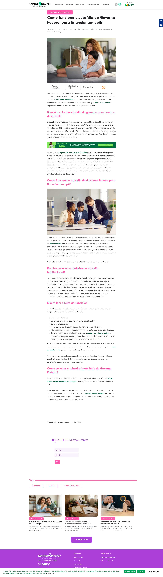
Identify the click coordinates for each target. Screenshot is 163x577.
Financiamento (71, 486)
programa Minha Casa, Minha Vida (72, 153)
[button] (152, 571)
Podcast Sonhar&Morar (94, 393)
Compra (36, 486)
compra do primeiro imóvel (98, 333)
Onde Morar (105, 4)
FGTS (52, 486)
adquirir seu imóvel (102, 103)
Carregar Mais (81, 540)
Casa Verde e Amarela (64, 99)
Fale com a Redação (107, 561)
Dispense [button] (141, 571)
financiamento (55, 244)
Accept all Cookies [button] (130, 571)
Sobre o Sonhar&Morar (108, 557)
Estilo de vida (80, 4)
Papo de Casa (59, 4)
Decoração (69, 4)
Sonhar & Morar (39, 3)
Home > (52, 12)
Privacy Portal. (49, 573)
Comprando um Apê (93, 4)
